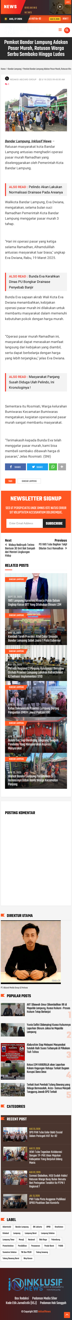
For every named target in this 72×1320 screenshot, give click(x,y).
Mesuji (21, 1240)
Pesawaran (35, 1246)
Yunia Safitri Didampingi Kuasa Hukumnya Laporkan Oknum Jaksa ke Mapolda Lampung (49, 1028)
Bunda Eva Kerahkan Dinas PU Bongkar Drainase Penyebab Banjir (34, 281)
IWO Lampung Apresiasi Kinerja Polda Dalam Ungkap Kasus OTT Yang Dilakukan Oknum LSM (34, 603)
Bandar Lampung (29, 481)
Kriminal (6, 1233)
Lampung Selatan (48, 1233)
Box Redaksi (22, 1298)
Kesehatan (59, 1227)
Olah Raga (43, 1240)
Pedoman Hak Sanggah (53, 1303)
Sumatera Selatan (10, 1252)
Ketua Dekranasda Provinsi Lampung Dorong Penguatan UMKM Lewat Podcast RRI (33, 711)
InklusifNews (44, 1311)
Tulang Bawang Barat (11, 1258)
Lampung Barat (31, 1233)
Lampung (16, 1233)
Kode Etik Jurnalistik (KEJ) (21, 1303)
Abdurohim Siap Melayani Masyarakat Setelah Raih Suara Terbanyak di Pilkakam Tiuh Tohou (48, 1048)
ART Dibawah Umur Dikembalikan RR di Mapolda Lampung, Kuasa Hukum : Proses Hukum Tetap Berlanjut (48, 1008)
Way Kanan (28, 1258)
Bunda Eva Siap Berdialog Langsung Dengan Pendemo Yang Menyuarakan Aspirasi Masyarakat (33, 745)
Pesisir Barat (49, 1246)
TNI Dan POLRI (26, 1252)
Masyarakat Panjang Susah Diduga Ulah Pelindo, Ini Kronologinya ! (34, 382)
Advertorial (7, 1227)
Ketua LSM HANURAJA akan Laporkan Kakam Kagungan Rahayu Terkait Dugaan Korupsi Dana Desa (48, 1068)
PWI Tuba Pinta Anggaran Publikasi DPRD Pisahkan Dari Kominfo (47, 1201)
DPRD (48, 1227)
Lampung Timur (8, 1240)
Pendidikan (22, 1246)
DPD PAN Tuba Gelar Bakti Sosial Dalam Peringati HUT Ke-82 (45, 1134)
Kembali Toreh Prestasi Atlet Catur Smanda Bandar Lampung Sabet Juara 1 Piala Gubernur (34, 639)
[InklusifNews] (36, 1290)
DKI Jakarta (37, 1227)
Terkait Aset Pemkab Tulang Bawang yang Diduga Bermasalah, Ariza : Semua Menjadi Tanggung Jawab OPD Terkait (48, 1088)
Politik (60, 1246)
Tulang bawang (42, 1252)
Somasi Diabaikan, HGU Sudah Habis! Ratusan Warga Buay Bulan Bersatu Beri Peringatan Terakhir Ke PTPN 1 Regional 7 (48, 1181)
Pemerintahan (8, 1246)
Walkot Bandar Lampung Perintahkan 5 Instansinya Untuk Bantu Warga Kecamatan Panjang (33, 781)
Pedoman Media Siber (44, 1298)
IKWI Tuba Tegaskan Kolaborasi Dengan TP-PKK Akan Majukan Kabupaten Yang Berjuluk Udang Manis (45, 1157)
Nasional (31, 1240)
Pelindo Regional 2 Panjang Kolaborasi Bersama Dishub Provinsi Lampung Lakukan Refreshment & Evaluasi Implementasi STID (36, 673)
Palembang (55, 1240)
